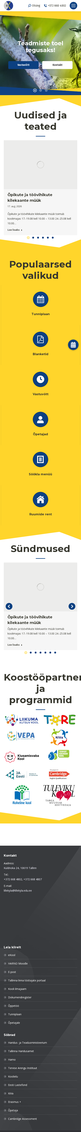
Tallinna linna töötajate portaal (27, 980)
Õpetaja (13, 1110)
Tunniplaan (14, 1014)
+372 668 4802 (57, 5)
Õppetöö (13, 1006)
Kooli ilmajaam (17, 989)
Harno (12, 1059)
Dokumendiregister (19, 997)
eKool (11, 955)
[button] (28, 238)
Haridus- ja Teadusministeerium (27, 1042)
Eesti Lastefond (17, 1085)
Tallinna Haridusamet (21, 1051)
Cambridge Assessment (22, 1119)
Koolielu (13, 1076)
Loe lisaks (14, 229)
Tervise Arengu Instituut (22, 1068)
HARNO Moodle (18, 963)
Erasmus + (14, 1102)
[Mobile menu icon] (73, 5)
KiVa (10, 1093)
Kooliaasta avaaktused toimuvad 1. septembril (30, 198)
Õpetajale (14, 1022)
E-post (12, 972)
